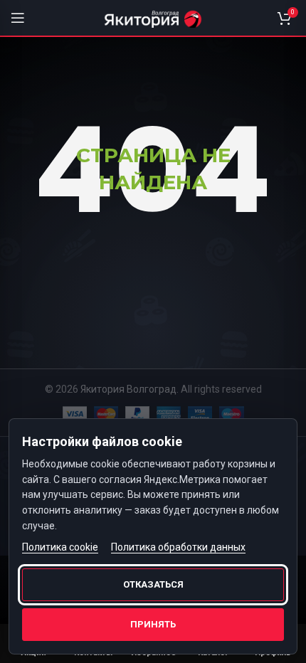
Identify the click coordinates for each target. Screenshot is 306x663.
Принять (153, 624)
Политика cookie (60, 547)
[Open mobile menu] (18, 18)
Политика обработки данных (178, 547)
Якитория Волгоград (128, 389)
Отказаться (153, 584)
